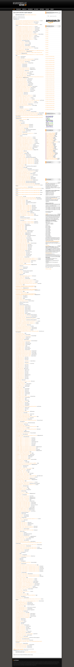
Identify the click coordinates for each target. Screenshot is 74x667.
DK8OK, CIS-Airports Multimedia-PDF (52, 141)
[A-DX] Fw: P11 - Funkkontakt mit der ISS (22, 455)
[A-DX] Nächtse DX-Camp (19, 528)
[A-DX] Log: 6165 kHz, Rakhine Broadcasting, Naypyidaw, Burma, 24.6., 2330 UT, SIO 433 (29, 542)
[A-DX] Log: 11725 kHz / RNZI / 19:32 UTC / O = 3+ (23, 97)
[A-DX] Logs (17, 106)
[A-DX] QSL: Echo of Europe (20, 128)
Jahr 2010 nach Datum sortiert (50, 64)
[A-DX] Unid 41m (18, 596)
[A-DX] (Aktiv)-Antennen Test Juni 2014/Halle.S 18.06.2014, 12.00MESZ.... (26, 463)
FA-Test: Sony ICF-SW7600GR (51, 153)
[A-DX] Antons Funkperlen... (20, 263)
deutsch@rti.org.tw (54, 198)
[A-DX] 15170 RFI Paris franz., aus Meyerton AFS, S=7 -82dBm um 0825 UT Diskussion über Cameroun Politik (29, 53)
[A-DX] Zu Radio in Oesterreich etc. (21, 383)
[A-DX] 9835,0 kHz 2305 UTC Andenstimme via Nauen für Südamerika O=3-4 (27, 34)
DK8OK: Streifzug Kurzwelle (51, 136)
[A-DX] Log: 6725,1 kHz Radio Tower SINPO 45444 (23, 178)
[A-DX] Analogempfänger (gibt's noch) (21, 602)
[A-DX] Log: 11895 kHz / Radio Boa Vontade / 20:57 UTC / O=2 (25, 578)
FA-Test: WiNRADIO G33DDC (51, 134)
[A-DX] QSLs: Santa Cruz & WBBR (20, 129)
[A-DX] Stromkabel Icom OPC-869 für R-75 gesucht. (23, 511)
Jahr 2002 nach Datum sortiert (50, 95)
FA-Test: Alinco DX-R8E (50, 137)
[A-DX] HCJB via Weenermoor (20, 357)
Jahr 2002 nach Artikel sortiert (50, 97)
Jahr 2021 (47, 38)
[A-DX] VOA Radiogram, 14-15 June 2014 (21, 401)
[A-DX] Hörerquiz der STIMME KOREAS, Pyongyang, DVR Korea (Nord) (26, 406)
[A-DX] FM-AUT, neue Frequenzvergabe (21, 573)
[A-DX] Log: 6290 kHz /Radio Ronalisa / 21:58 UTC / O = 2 (24, 137)
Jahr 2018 (47, 44)
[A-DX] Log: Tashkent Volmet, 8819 (21, 319)
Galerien (47, 9)
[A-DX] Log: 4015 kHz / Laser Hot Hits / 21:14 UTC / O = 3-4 (24, 279)
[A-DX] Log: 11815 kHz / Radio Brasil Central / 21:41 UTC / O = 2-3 (25, 171)
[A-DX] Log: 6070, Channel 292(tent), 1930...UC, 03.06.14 (24, 86)
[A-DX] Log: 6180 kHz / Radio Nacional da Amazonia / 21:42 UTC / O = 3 (26, 318)
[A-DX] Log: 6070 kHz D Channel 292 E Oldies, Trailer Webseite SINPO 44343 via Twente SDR (29, 115)
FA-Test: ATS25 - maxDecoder (51, 132)
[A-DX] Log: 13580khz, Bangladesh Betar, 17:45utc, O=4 (24, 275)
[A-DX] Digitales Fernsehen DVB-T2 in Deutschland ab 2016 (24, 149)
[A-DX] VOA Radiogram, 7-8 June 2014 (21, 119)
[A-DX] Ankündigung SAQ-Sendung (21, 489)
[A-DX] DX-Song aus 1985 (19, 621)
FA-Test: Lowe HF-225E (50, 143)
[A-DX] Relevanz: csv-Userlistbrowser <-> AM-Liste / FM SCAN (25, 214)
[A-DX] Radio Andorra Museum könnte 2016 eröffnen (24, 105)
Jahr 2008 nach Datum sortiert (50, 74)
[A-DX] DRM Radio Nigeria (19, 431)
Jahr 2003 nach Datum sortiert (50, 91)
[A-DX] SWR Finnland (19, 134)
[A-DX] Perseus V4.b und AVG (20, 70)
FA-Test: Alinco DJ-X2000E (50, 146)
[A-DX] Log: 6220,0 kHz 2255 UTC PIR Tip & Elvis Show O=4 (24, 31)
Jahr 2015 (47, 50)
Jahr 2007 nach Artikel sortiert (50, 76)
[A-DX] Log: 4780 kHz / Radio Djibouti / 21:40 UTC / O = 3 (24, 586)
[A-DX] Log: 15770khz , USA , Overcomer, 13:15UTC (23, 381)
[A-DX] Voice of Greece (19, 434)
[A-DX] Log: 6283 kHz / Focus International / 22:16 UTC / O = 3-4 (25, 139)
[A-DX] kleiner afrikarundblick (20, 305)
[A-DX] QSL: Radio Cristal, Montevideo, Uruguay (23, 396)
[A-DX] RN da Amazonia (19, 267)
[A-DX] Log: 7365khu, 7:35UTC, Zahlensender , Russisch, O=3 (24, 526)
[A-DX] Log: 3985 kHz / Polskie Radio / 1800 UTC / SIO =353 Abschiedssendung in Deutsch (29, 641)
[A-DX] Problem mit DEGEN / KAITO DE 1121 (22, 74)
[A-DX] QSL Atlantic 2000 (19, 167)
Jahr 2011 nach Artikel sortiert (50, 60)
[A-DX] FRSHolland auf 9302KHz (20, 334)
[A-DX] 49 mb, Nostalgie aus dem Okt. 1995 (22, 508)
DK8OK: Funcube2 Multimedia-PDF (52, 159)
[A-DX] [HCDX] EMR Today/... (20, 333)
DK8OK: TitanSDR (49, 142)
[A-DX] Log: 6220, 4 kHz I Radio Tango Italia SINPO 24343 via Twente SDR (26, 114)
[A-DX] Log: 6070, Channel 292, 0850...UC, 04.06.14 (23, 87)
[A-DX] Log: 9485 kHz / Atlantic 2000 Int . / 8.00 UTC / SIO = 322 (25, 158)
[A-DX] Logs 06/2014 (19, 638)
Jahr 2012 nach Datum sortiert (50, 58)
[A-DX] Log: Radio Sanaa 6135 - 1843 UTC (22, 422)
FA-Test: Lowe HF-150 (50, 144)
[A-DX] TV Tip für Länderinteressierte (21, 324)
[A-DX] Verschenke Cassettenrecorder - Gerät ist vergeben (24, 633)
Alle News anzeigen (48, 268)
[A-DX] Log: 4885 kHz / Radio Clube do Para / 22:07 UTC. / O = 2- (25, 282)
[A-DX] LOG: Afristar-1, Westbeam (21, 200)
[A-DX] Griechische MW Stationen (21, 545)
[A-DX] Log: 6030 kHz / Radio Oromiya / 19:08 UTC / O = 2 (24, 95)
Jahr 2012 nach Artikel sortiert (50, 56)
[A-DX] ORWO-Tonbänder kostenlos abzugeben (23, 210)
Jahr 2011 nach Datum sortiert (50, 62)
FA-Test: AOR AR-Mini (50, 150)
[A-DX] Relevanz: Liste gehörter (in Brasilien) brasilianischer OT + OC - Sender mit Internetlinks (29, 54)
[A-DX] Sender (18, 216)
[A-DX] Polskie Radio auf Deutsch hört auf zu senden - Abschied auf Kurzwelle (27, 331)
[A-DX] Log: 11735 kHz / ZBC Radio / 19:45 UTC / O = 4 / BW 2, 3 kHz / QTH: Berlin (27, 100)
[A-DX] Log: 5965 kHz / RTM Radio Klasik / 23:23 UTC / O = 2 (24, 37)
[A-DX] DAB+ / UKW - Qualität (20, 480)
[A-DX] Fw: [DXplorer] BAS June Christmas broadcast (23, 464)
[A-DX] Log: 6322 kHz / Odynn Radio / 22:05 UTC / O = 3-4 (24, 138)
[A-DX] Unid (17, 135)
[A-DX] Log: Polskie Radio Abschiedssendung (22, 637)
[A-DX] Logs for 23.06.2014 (20, 514)
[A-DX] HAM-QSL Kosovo (19, 412)
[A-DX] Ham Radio (18, 512)
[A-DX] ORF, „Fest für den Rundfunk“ (21, 80)
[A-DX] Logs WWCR (18, 379)
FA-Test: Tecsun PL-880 (50, 157)
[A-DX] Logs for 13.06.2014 (20, 272)
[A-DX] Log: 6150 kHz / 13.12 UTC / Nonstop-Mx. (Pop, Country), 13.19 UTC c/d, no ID (28, 598)
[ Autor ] (35, 14)
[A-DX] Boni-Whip (18, 490)
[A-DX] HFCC (17, 531)
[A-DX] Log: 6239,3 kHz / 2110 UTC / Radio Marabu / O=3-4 (24, 582)
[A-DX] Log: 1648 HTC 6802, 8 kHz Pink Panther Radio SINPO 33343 (25, 197)
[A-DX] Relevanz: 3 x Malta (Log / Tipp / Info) (22, 42)
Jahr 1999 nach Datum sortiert (50, 107)
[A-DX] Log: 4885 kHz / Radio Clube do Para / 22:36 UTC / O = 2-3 (25, 142)
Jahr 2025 (47, 30)
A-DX (14, 9)
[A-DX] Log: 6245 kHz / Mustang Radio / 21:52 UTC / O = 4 (24, 172)
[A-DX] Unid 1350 (18, 552)
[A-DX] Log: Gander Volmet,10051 (21, 317)
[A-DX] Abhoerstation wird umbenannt (21, 78)
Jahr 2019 (47, 42)
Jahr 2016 (47, 48)
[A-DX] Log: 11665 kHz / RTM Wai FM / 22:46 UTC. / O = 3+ (24, 144)
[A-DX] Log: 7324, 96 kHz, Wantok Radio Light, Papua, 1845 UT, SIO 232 (26, 544)
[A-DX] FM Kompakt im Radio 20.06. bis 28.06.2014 (23, 459)
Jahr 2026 (47, 28)
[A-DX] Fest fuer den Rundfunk (20, 250)
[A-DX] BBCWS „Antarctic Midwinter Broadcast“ (23, 454)
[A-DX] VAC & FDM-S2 (19, 494)
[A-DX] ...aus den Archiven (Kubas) (21, 577)
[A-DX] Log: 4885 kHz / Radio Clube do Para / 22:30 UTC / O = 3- (25, 26)
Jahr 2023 (47, 34)
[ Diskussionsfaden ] (28, 14)
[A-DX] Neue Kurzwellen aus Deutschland (22, 83)
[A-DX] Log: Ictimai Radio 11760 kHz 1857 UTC (22, 473)
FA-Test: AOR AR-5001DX (50, 147)
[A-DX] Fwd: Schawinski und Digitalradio (22, 187)
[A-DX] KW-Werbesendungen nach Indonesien (22, 67)
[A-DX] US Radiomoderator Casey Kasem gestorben (23, 335)
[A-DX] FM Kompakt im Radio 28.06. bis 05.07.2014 (23, 562)
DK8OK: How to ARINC (50, 145)
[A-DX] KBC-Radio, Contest (20, 597)
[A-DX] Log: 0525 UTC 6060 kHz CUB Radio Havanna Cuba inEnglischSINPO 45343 (28, 194)
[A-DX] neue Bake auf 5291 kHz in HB (21, 487)
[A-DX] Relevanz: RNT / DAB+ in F (20, 492)
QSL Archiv (36, 9)
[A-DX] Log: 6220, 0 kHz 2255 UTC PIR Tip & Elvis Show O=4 (24, 32)
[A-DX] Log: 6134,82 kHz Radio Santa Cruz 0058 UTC (23, 46)
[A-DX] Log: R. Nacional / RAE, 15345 (21, 314)
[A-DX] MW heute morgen (19, 92)
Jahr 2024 (47, 32)
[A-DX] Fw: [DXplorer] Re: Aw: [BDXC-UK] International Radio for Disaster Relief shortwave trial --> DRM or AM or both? (30, 77)
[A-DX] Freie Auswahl (19, 121)
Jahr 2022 (47, 36)
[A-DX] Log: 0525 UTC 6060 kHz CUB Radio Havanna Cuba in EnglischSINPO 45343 (28, 190)
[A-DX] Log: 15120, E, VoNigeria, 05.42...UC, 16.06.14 (23, 355)
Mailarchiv (18, 9)
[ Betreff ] (32, 14)
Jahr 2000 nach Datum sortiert (50, 103)
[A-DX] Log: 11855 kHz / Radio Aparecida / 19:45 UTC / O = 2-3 (25, 101)
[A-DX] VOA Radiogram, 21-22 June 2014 (21, 488)
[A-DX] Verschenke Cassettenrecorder (21, 631)
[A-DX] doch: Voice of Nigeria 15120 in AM (22, 300)
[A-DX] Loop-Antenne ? (19, 465)
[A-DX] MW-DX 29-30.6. (19, 643)
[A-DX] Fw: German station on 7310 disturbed (22, 493)
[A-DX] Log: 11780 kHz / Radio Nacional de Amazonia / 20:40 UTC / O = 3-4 (26, 258)
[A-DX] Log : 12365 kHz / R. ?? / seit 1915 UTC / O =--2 (23, 437)
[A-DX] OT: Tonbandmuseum (20, 224)
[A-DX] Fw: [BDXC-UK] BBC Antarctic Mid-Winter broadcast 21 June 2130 (26, 435)
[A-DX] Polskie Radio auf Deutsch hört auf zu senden (23, 327)
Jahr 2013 (47, 54)
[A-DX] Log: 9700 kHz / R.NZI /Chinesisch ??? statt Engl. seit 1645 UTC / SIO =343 (27, 566)
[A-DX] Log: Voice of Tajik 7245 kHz (21, 166)
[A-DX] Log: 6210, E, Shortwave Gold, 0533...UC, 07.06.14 (24, 147)
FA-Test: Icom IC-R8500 (50, 151)
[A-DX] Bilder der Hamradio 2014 (20, 612)
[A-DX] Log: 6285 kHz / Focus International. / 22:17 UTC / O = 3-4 (25, 23)
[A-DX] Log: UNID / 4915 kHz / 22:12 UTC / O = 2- (23, 591)
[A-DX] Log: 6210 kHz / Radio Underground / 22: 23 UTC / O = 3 (25, 140)
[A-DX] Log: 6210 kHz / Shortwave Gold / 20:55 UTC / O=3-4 (24, 581)
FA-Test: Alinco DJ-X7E (50, 138)
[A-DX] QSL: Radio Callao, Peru (20, 278)
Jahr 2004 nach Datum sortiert (50, 87)
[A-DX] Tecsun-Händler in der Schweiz (21, 211)
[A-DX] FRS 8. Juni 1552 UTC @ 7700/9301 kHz (22, 109)
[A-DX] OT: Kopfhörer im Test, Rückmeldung (22, 640)
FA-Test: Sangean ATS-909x (51, 152)
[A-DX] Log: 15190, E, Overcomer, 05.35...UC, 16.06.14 (23, 354)
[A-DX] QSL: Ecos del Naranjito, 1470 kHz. (22, 62)
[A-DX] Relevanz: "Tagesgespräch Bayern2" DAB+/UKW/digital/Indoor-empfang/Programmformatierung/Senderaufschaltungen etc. (26, 286)
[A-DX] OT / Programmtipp (20, 368)
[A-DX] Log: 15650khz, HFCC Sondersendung (22, 124)
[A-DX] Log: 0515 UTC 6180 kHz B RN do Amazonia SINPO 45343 (25, 183)
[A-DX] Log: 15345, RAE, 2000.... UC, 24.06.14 (22, 537)
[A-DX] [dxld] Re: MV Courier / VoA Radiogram (22, 617)
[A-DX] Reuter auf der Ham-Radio (21, 538)
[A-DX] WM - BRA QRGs (19, 196)
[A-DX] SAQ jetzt (18, 618)
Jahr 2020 (47, 40)
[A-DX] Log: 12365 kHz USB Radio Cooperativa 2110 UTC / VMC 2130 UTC (26, 283)
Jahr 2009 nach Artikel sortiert (50, 70)
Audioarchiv (30, 9)
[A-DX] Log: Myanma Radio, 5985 (20, 181)
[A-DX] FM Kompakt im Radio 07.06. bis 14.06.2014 (23, 111)
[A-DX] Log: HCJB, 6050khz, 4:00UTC (21, 110)
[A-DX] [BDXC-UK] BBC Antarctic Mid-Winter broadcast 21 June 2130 (26, 446)
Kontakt (52, 9)
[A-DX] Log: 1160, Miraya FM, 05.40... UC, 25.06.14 (23, 541)
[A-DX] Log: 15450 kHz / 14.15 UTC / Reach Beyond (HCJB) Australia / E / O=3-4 (27, 600)
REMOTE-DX (24, 9)
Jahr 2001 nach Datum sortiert (50, 99)
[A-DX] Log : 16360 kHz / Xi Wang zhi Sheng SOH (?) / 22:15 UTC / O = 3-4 (26, 321)
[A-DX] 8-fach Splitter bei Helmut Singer (21, 244)
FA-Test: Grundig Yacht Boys (51, 149)
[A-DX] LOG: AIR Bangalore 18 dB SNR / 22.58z (22, 451)
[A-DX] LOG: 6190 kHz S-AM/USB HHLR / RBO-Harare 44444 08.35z (25, 595)
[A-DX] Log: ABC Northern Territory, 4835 (22, 169)
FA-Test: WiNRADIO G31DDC (51, 133)
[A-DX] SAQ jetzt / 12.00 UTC (20, 624)
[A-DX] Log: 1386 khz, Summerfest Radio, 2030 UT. (23, 502)
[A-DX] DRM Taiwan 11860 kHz (20, 225)
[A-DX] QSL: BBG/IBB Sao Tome (20, 461)
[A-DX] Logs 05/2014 (19, 40)
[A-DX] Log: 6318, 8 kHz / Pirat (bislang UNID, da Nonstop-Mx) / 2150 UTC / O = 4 (27, 20)
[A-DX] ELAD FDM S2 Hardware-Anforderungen (23, 411)
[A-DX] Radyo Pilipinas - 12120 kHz (21, 470)
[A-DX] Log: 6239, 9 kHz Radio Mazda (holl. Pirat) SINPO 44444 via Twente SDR (27, 112)
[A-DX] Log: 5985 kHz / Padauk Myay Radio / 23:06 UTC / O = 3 (25, 35)
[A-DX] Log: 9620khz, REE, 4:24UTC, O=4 (21, 522)
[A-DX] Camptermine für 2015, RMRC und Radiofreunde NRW (25, 59)
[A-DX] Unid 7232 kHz (19, 554)
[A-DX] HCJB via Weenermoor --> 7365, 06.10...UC (23, 360)
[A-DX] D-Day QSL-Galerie (19, 93)
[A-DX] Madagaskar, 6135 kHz (20, 347)
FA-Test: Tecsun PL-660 (50, 148)
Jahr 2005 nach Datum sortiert (50, 85)
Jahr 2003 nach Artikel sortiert (50, 93)
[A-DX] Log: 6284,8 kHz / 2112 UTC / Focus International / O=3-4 (25, 583)
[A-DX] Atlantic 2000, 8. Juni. (20, 153)
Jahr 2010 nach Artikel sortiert (50, 66)
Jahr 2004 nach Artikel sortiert (50, 89)
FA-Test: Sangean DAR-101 (50, 154)
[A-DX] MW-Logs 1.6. (19, 64)
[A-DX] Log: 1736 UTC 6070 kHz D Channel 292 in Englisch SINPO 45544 (26, 198)
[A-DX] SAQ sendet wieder (19, 339)
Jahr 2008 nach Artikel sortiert (50, 72)
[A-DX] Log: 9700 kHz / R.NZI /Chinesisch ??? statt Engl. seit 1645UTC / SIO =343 (27, 569)
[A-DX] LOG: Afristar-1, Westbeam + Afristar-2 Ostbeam (24, 468)
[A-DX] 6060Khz (18, 56)
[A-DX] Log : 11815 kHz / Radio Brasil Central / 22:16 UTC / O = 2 (25, 482)
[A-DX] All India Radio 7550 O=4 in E (21, 427)
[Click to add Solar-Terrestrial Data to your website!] (49, 127)
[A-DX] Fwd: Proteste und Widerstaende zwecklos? (23, 260)
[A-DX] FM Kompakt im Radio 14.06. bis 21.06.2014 (23, 243)
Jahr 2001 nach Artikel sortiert (50, 101)
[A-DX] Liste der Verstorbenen (20, 41)
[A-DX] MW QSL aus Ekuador (20, 549)
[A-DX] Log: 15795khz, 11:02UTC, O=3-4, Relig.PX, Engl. (24, 205)
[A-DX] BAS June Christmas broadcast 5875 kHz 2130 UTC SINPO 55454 (26, 475)
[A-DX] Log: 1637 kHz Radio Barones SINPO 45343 (23, 177)
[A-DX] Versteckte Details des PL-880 (21, 168)
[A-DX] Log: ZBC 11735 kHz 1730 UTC (21, 469)
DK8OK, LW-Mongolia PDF (50, 139)
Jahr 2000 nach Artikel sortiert (50, 105)
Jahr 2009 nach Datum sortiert (50, 68)
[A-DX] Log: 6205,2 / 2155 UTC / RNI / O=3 (22, 588)
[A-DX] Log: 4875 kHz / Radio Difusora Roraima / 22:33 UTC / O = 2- (25, 322)
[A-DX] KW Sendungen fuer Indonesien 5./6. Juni (23, 88)
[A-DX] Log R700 (18, 123)
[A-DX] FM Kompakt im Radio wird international (23, 432)
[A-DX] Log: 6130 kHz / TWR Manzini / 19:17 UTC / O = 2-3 (24, 96)
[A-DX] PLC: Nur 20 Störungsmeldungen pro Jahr (23, 326)
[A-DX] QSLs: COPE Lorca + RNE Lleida (21, 603)
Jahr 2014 (47, 52)
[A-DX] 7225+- (18, 421)
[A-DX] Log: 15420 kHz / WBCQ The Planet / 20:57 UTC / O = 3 (25, 133)
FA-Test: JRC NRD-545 (50, 156)
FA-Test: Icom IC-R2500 (50, 140)
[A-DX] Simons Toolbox (19, 590)
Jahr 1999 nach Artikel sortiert (50, 109)
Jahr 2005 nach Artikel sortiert (50, 83)
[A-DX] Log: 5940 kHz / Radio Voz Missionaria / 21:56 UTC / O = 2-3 (25, 280)
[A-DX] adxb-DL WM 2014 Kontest (21, 251)
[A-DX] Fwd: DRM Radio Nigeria (20, 425)
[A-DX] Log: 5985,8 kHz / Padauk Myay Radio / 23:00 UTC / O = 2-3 (25, 484)
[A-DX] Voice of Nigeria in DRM (20, 277)
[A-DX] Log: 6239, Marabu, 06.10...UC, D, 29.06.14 (23, 613)
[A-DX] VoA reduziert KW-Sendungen (21, 645)
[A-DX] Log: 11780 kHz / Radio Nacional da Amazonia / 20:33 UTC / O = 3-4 (26, 518)
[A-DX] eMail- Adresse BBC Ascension (21, 75)
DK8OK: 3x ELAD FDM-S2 (50, 135)
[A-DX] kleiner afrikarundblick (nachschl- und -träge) (23, 350)
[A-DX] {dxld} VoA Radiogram (20, 164)
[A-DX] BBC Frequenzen (19, 297)
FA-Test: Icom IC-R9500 (50, 155)
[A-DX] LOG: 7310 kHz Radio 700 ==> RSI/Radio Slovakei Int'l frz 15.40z (26, 564)
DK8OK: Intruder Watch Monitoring (52, 158)
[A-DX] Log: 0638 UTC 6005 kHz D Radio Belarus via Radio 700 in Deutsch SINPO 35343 (28, 188)
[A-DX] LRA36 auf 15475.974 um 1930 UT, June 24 (23, 536)
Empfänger (42, 9)
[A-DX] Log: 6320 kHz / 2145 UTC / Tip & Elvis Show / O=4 (24, 587)
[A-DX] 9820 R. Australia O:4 (20, 460)
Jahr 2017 (47, 46)
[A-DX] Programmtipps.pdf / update (21, 152)
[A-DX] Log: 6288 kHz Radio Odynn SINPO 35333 (23, 173)
